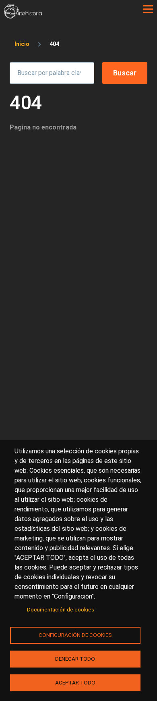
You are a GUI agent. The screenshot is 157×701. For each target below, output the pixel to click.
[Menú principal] (148, 9)
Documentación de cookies (60, 609)
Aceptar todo (75, 682)
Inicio (21, 44)
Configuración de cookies (75, 635)
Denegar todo (75, 658)
